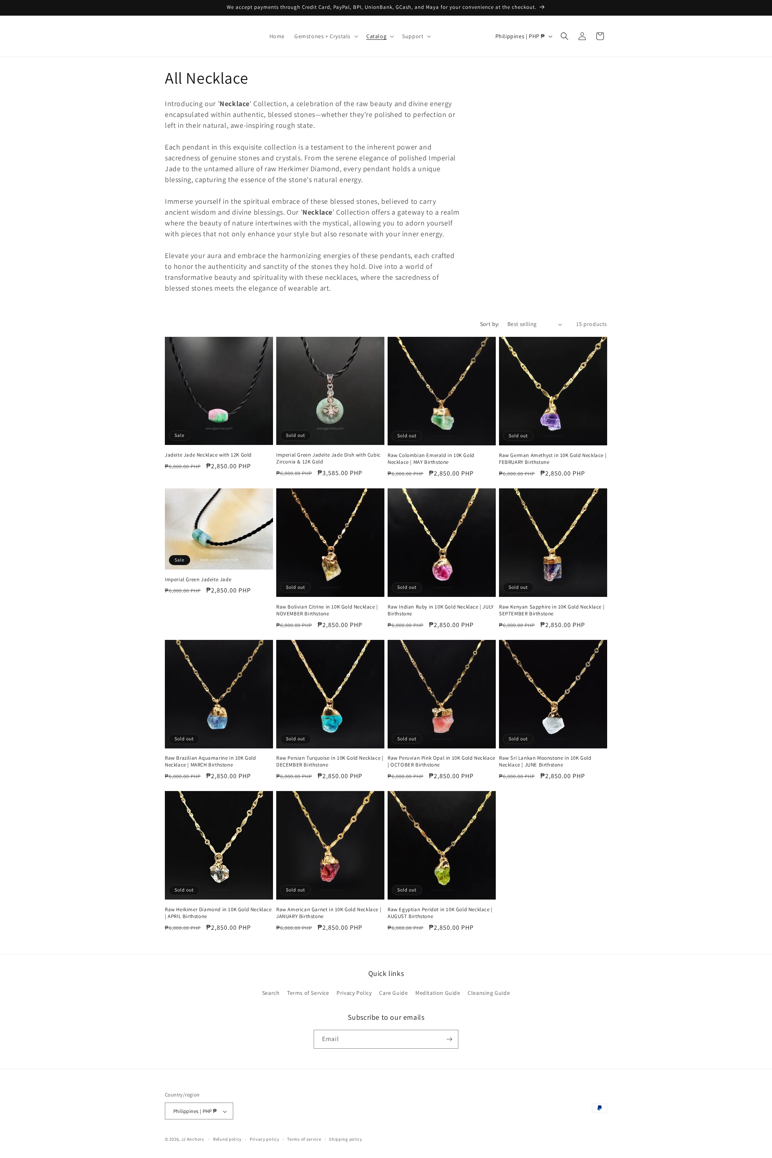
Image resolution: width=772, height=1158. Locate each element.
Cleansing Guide (489, 993)
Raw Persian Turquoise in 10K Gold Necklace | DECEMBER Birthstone (329, 761)
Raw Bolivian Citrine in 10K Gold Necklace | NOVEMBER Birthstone (327, 610)
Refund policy (227, 1139)
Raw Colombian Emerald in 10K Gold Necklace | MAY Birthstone (431, 458)
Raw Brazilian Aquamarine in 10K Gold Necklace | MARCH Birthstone (210, 761)
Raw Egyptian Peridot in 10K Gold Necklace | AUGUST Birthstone (440, 913)
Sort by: (489, 324)
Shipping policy (345, 1139)
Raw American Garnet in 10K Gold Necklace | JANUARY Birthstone (328, 913)
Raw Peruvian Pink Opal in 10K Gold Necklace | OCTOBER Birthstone (441, 761)
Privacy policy (264, 1139)
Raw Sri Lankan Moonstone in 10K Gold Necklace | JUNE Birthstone (545, 761)
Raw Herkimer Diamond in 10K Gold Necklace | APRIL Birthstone (218, 913)
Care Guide (393, 993)
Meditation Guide (437, 993)
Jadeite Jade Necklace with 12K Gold (208, 455)
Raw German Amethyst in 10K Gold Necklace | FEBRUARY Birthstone (552, 458)
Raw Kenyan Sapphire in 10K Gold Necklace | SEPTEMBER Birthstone (551, 610)
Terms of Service (308, 993)
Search (271, 993)
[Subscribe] (449, 1039)
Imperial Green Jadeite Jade (198, 579)
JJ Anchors (192, 1139)
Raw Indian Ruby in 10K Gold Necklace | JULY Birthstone (441, 610)
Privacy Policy (354, 993)
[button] (325, 36)
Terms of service (304, 1139)
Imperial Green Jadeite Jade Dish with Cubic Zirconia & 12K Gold (328, 458)
